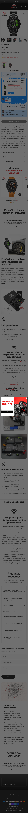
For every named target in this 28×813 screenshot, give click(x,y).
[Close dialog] (26, 398)
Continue (7, 411)
